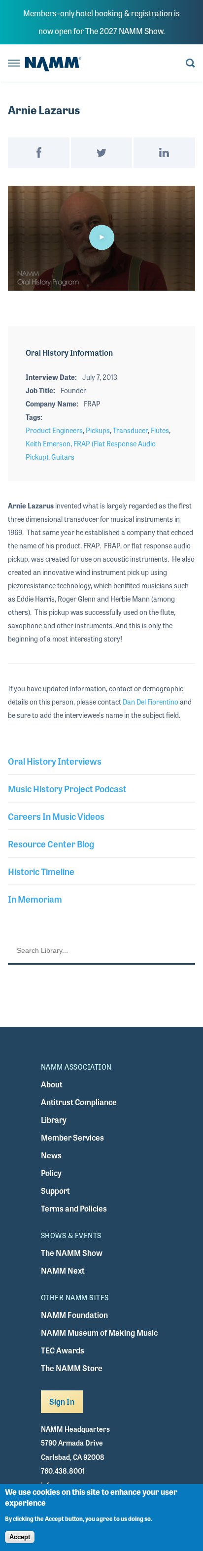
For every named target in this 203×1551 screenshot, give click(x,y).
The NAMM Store (71, 1368)
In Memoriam (35, 898)
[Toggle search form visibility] (190, 63)
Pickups (98, 430)
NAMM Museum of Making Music (99, 1332)
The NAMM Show (71, 1252)
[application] (101, 238)
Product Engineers (54, 430)
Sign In (61, 1401)
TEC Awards (62, 1350)
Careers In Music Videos (56, 815)
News (51, 1155)
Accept (19, 1537)
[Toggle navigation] (14, 63)
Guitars (62, 457)
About (52, 1084)
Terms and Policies (74, 1208)
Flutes (160, 430)
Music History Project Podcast (67, 788)
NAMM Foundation (74, 1314)
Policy (51, 1173)
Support (55, 1190)
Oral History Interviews (55, 760)
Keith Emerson (48, 443)
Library (54, 1119)
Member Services (72, 1137)
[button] (101, 237)
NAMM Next (63, 1270)
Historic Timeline (41, 871)
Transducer (130, 430)
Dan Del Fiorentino (150, 702)
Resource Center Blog (51, 843)
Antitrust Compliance (79, 1102)
